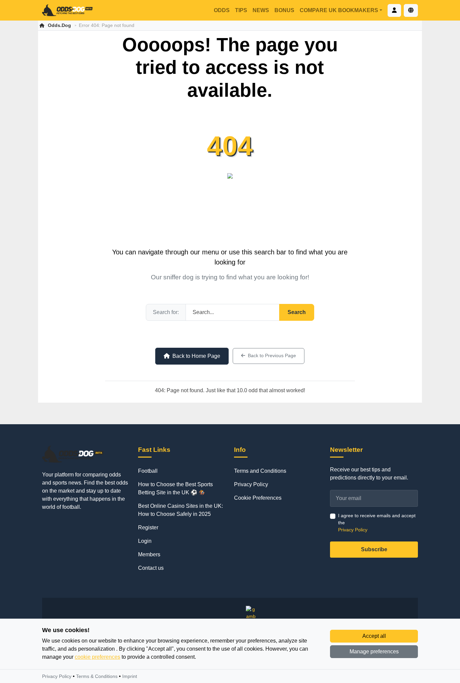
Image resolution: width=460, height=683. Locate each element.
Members (149, 554)
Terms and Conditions (260, 471)
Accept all (374, 636)
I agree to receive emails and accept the (377, 522)
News (261, 10)
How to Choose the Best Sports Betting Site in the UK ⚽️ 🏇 (175, 488)
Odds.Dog (59, 25)
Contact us (151, 568)
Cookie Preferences (258, 498)
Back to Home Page (196, 356)
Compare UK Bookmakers (339, 10)
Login (145, 541)
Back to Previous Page (272, 355)
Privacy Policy (251, 484)
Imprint (129, 676)
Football (148, 471)
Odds (222, 10)
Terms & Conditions (97, 676)
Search (297, 312)
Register (148, 527)
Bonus (284, 10)
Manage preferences (374, 651)
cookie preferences (97, 657)
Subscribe (374, 549)
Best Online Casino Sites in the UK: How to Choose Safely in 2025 (180, 510)
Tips (241, 10)
